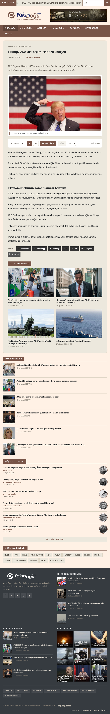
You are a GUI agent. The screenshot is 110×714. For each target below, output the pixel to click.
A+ (36, 143)
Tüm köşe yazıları (55, 539)
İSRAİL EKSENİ (87, 691)
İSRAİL (24, 555)
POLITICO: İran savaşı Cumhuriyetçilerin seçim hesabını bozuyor (47, 3)
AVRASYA (33, 561)
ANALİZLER (59, 28)
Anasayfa (11, 46)
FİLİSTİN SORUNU (57, 561)
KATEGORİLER (92, 28)
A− (23, 143)
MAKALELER (26, 28)
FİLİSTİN (7, 555)
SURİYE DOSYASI (12, 695)
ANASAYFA (10, 28)
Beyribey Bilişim (64, 705)
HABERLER (42, 28)
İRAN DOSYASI (52, 691)
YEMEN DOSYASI (70, 691)
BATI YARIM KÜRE (25, 46)
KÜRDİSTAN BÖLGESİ (72, 555)
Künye (96, 710)
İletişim (104, 710)
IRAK (16, 555)
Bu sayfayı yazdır (33, 57)
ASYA (49, 555)
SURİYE (7, 561)
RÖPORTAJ (75, 28)
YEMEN (43, 561)
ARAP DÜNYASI (37, 555)
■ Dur (62, 143)
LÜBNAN (97, 555)
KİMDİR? (87, 555)
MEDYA (8, 34)
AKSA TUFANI (23, 691)
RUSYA (57, 555)
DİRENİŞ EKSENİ (20, 561)
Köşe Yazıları (86, 710)
